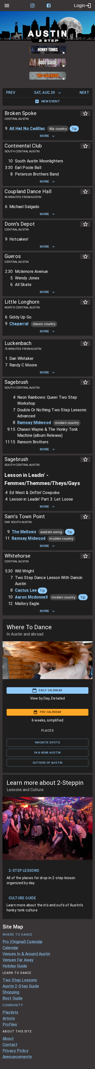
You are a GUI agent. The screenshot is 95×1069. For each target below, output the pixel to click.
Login (79, 5)
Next (84, 93)
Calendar (10, 947)
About (8, 1038)
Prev (10, 93)
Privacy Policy (15, 1050)
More (44, 136)
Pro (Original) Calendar (23, 941)
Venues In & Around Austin (26, 953)
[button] (74, 129)
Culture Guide (22, 898)
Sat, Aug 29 (44, 93)
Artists (9, 1018)
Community (13, 1005)
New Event (50, 101)
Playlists (10, 1012)
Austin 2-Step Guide (21, 986)
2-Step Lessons (24, 871)
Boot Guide (13, 998)
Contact (10, 1044)
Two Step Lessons (20, 980)
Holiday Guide (15, 966)
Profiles (10, 1024)
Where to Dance (17, 934)
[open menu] (7, 5)
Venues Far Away (18, 960)
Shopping (11, 992)
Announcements (17, 1056)
